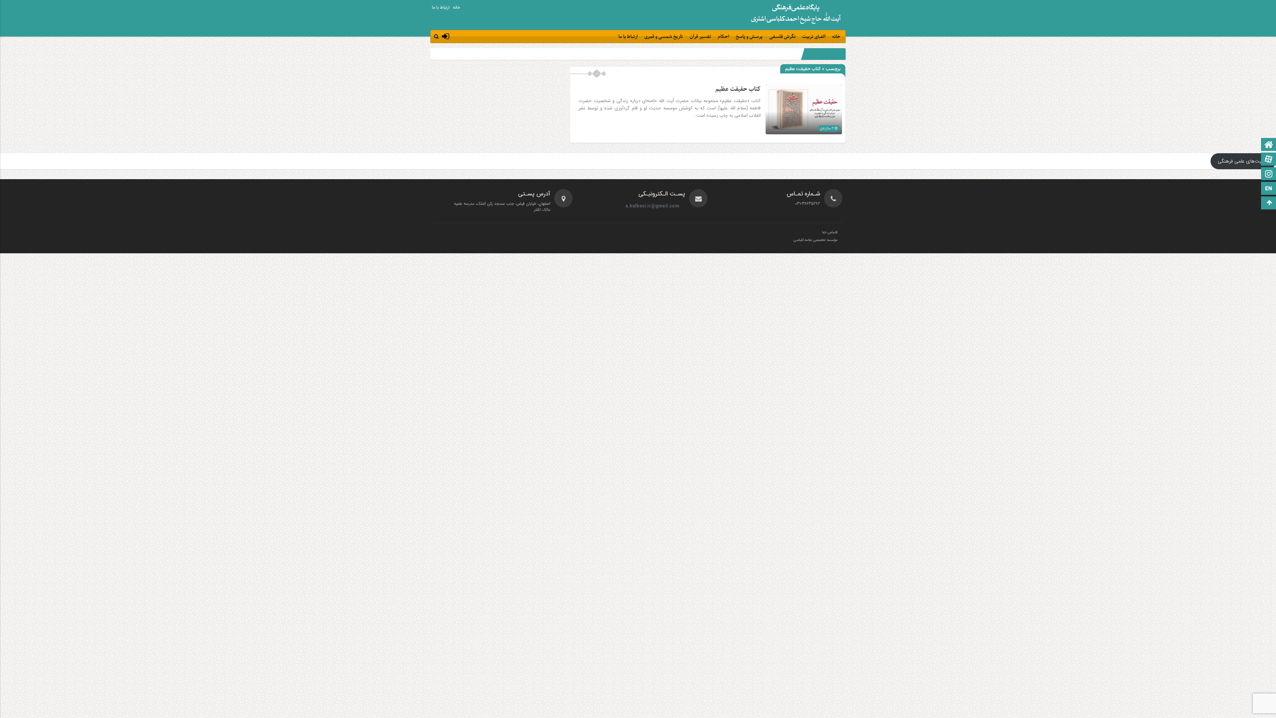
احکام (723, 36)
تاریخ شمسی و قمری (663, 36)
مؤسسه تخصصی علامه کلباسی (815, 240)
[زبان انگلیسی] (1268, 188)
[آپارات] (1268, 159)
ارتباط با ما (441, 7)
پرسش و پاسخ (749, 36)
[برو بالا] (1269, 202)
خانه (456, 7)
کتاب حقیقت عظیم (738, 89)
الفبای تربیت (813, 36)
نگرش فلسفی (782, 36)
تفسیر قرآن (700, 36)
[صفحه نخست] (1268, 145)
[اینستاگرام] (1268, 174)
